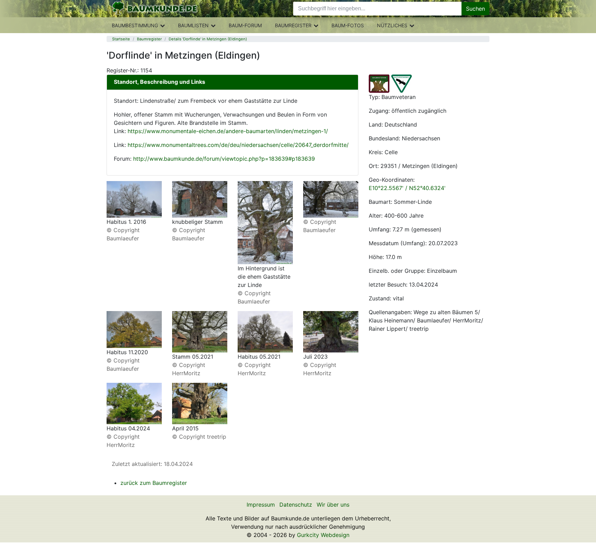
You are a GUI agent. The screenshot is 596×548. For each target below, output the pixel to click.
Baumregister (293, 25)
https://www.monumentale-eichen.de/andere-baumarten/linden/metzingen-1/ (228, 131)
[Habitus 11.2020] (134, 329)
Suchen (475, 8)
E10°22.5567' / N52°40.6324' (407, 188)
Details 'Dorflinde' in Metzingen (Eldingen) (208, 39)
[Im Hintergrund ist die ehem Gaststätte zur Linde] (265, 222)
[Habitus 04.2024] (134, 402)
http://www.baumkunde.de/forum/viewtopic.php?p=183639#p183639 (224, 158)
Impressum (261, 504)
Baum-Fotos (347, 25)
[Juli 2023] (330, 331)
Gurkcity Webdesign (323, 534)
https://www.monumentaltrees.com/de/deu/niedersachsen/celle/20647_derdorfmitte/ (238, 144)
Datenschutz (295, 504)
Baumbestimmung (135, 25)
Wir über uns (333, 504)
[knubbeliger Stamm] (199, 198)
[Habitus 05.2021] (265, 331)
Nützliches (392, 25)
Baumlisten (193, 25)
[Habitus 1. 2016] (134, 198)
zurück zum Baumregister (153, 482)
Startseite (121, 39)
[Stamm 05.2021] (199, 331)
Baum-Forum (245, 25)
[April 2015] (199, 402)
